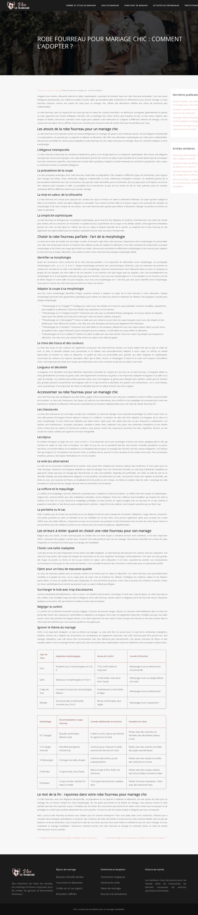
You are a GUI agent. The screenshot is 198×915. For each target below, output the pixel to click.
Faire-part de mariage (136, 5)
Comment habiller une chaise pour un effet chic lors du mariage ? (135, 837)
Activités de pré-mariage (166, 5)
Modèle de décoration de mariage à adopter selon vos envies (68, 837)
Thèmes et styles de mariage (81, 5)
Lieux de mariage (110, 5)
